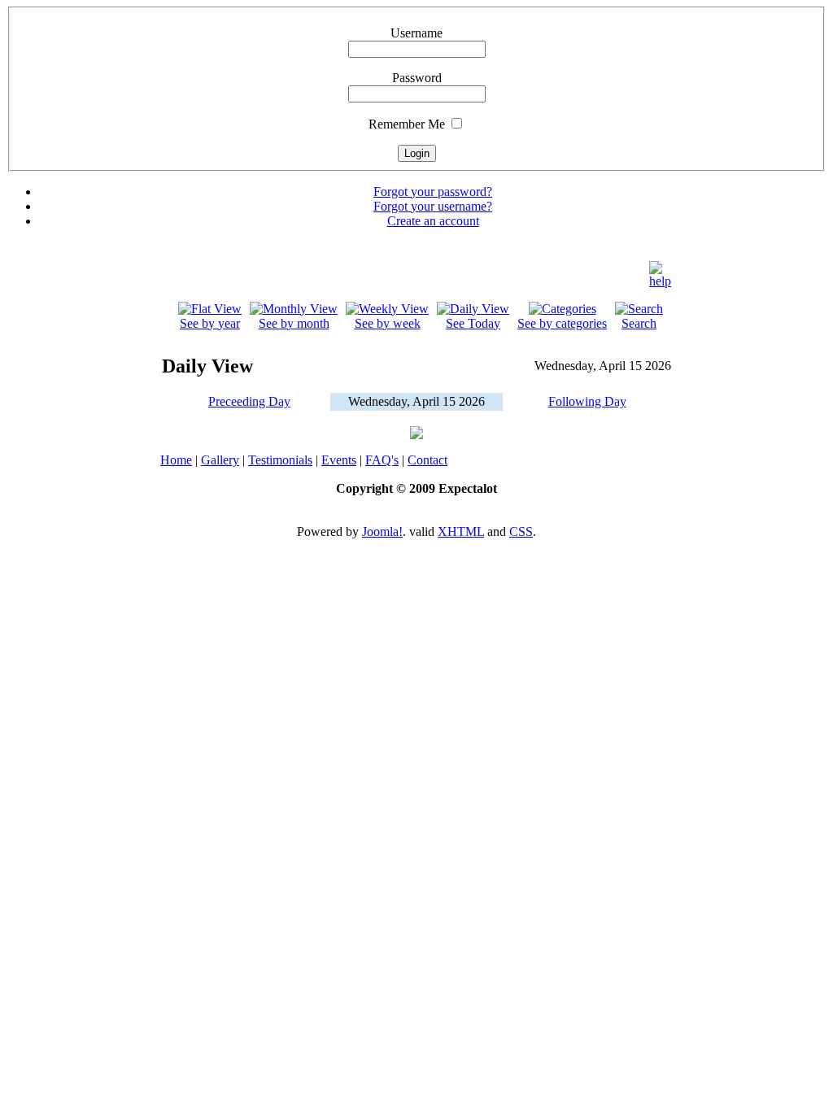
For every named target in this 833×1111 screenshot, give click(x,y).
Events (338, 460)
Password (417, 78)
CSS (521, 531)
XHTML (461, 531)
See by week (388, 323)
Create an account (433, 221)
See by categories (562, 323)
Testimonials (280, 460)
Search (638, 323)
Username (416, 33)
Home (176, 460)
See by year (210, 323)
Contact (427, 460)
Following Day (587, 401)
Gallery (220, 460)
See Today (473, 323)
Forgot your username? (432, 206)
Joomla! (382, 531)
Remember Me (407, 124)
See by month (294, 323)
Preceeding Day (249, 401)
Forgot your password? (432, 191)
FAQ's (382, 460)
